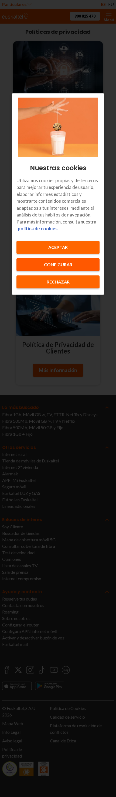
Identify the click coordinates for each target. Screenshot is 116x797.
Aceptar (58, 247)
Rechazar (58, 281)
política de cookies (37, 229)
